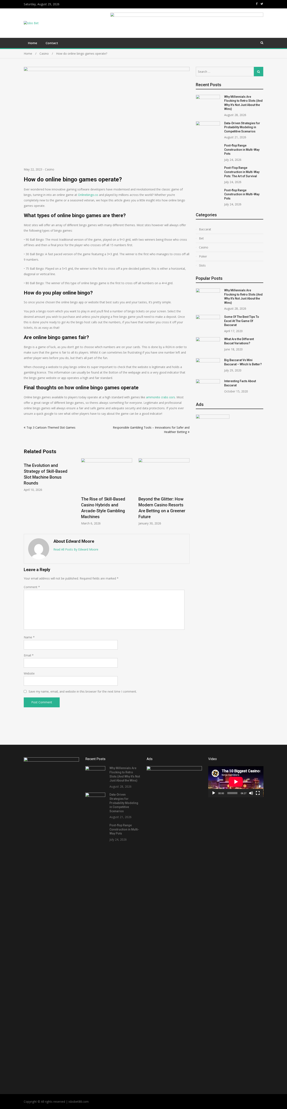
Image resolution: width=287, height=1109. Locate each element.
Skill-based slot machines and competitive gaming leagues (168, 507)
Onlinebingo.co (88, 195)
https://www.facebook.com (257, 3)
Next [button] (186, 494)
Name (29, 637)
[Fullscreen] (258, 793)
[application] (235, 781)
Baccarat (205, 229)
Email (29, 655)
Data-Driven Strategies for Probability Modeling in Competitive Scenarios (242, 127)
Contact (52, 43)
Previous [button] (26, 494)
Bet (201, 238)
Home (32, 43)
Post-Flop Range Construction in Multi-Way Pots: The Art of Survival (241, 172)
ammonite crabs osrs (160, 397)
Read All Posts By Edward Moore (75, 549)
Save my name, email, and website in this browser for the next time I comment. (83, 691)
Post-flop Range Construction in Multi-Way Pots (241, 149)
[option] (54, 491)
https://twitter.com (262, 3)
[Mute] (251, 793)
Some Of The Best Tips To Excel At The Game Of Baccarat (241, 321)
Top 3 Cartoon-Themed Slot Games (50, 427)
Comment (32, 587)
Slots (202, 265)
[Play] (214, 793)
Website (29, 673)
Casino (49, 169)
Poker (203, 256)
